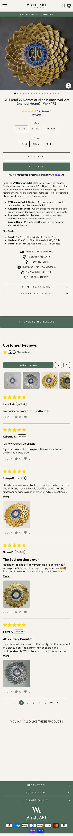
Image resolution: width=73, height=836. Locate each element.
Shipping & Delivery (36, 287)
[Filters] (58, 365)
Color (36, 138)
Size (36, 122)
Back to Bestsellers (38, 321)
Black (48, 144)
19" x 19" (36, 128)
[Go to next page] (58, 702)
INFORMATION (35, 785)
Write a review (28, 365)
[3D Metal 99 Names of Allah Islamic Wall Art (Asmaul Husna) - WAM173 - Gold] (12, 769)
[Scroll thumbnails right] (66, 380)
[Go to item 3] (49, 380)
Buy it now (36, 166)
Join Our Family (35, 800)
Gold (24, 144)
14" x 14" (21, 128)
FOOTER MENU (35, 792)
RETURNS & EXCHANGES (36, 293)
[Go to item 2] (31, 380)
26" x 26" (51, 128)
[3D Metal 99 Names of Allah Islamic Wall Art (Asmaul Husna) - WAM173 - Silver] (15, 769)
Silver (36, 144)
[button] (29, 111)
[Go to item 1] (12, 380)
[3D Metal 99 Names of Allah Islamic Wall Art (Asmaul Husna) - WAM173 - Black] (19, 769)
